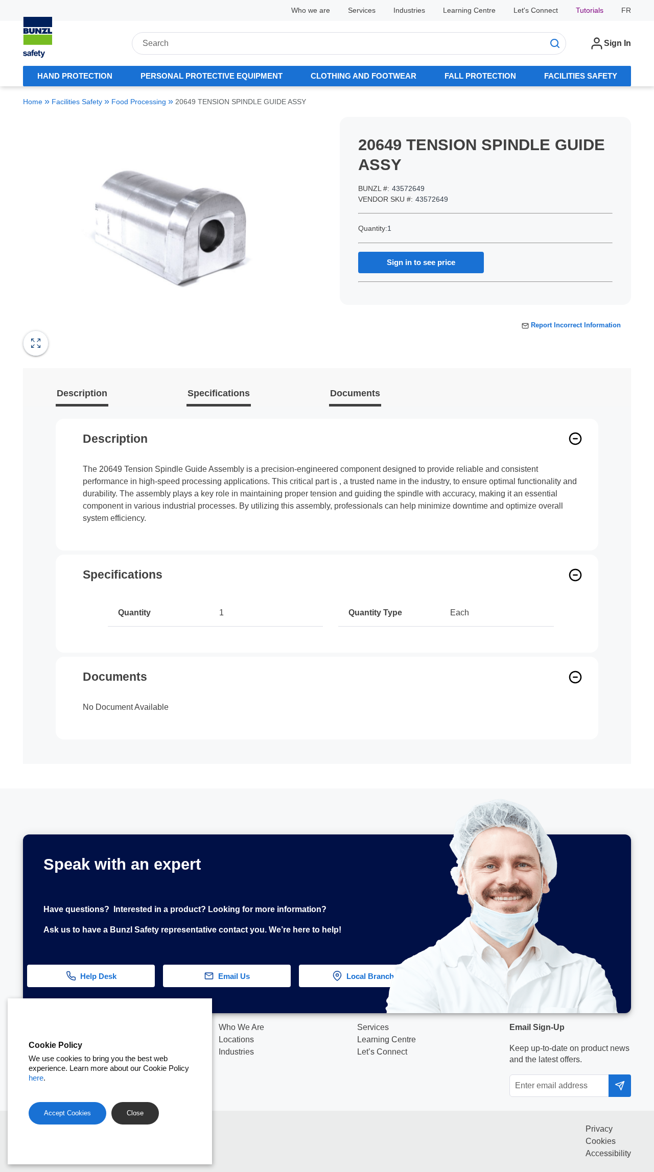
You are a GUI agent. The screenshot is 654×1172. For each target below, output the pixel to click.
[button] (633, 923)
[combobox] (349, 43)
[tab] (74, 76)
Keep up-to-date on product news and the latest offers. (569, 1054)
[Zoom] (36, 343)
